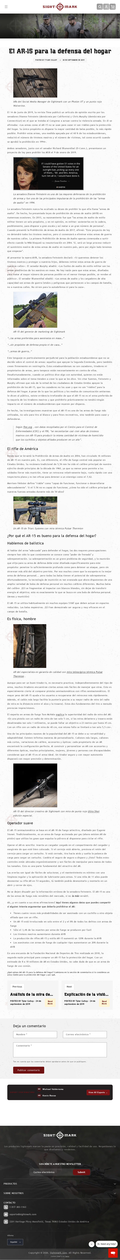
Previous (17, 986)
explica (60, 714)
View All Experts (98, 1092)
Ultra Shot (93, 811)
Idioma (10, 1235)
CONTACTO (10, 1202)
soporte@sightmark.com (23, 1214)
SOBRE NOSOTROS (14, 1193)
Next (69, 986)
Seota (67, 1256)
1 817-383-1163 (18, 1207)
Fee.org (27, 427)
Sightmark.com (58, 1252)
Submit (81, 1172)
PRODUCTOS (10, 1183)
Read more (50, 1002)
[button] (6, 6)
